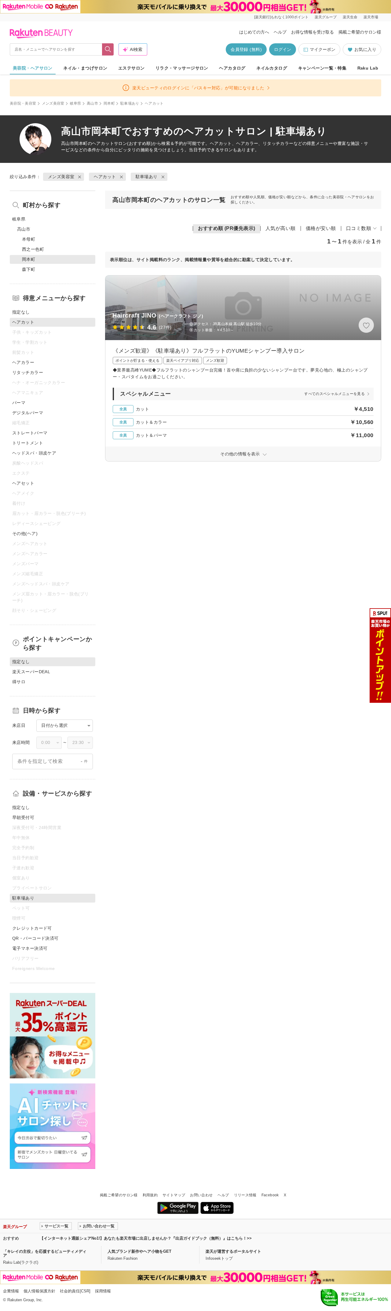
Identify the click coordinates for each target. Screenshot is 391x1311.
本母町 (28, 239)
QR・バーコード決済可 (35, 938)
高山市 (92, 103)
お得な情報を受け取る (312, 32)
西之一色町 (33, 249)
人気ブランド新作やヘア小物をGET (139, 1251)
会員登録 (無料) (246, 49)
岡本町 (109, 103)
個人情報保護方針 (39, 1291)
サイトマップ (174, 1195)
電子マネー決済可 (29, 948)
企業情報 (11, 1291)
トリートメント (27, 442)
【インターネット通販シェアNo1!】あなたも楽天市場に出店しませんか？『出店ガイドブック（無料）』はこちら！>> (146, 1238)
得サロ (18, 681)
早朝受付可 (23, 817)
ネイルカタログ (271, 68)
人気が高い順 (280, 228)
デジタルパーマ (27, 412)
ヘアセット (23, 483)
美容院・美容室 (23, 103)
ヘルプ (280, 32)
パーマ (18, 402)
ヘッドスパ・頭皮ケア (34, 453)
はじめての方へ (254, 32)
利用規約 (150, 1195)
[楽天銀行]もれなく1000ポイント (281, 17)
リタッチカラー (27, 372)
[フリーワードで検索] (108, 49)
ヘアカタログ (232, 68)
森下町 (28, 269)
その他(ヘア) (25, 533)
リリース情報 (245, 1195)
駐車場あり (129, 103)
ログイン (282, 49)
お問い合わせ (201, 1195)
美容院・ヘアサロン (33, 68)
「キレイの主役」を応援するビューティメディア (44, 1253)
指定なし (21, 312)
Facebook (270, 1195)
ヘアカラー (23, 362)
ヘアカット (103, 143)
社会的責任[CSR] (75, 1291)
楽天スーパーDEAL (31, 671)
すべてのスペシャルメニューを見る (334, 394)
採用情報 (103, 1291)
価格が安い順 (321, 228)
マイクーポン (322, 49)
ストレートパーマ (29, 432)
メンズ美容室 (53, 103)
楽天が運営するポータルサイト (233, 1251)
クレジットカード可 (32, 928)
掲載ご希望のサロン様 (359, 32)
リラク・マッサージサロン (181, 68)
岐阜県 (75, 103)
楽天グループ (326, 17)
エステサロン (131, 68)
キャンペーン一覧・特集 (322, 68)
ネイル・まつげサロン (85, 68)
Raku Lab (367, 68)
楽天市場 (371, 17)
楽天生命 (350, 17)
